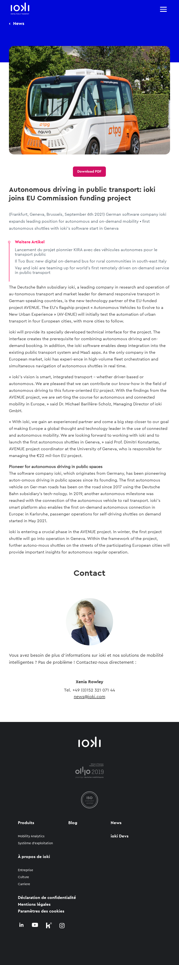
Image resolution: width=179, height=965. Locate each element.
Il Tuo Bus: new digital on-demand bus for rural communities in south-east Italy (91, 261)
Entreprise (25, 870)
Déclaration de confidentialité (47, 898)
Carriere (24, 884)
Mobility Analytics (31, 836)
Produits (26, 823)
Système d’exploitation (35, 843)
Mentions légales (34, 904)
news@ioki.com (89, 697)
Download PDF (89, 171)
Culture (23, 877)
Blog (72, 823)
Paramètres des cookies (41, 911)
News (116, 823)
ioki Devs (120, 836)
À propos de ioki (34, 857)
